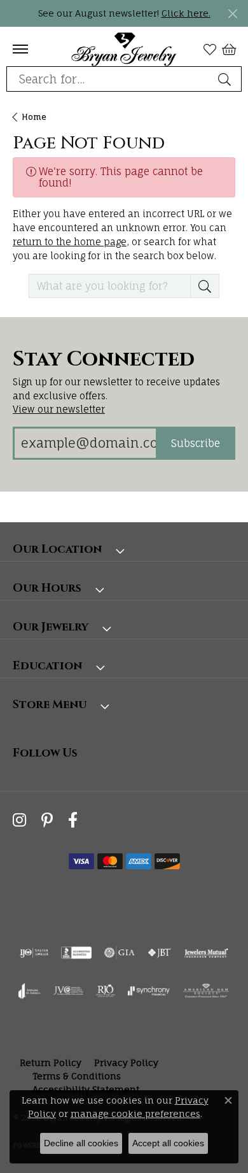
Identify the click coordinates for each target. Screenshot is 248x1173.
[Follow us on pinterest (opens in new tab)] (47, 820)
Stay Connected (104, 360)
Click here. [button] (186, 13)
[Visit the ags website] (206, 990)
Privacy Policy (126, 1062)
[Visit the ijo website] (34, 952)
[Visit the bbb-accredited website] (76, 952)
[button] (209, 49)
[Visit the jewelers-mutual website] (206, 952)
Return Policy (50, 1062)
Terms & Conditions (76, 1075)
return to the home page (70, 242)
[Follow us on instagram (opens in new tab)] (19, 820)
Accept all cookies (168, 1143)
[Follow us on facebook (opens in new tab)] (73, 820)
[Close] (232, 14)
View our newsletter (59, 409)
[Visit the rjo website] (105, 990)
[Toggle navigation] (20, 49)
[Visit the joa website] (29, 990)
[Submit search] (226, 79)
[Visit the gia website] (119, 952)
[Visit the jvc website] (68, 990)
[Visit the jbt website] (160, 952)
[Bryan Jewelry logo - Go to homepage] (124, 49)
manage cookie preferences (135, 1113)
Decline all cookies (81, 1143)
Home (34, 117)
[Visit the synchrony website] (149, 990)
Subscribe (195, 443)
